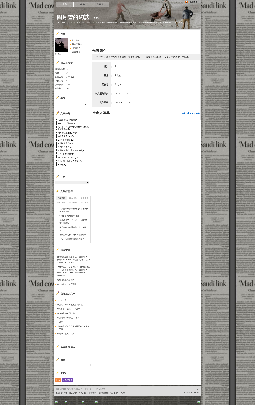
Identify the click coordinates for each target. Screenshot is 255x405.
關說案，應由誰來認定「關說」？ (71, 305)
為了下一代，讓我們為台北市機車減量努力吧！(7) (73, 128)
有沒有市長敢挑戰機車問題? (71, 239)
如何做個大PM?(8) (66, 136)
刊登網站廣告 (61, 393)
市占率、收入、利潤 (65, 333)
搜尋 (86, 104)
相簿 (82, 4)
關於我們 (73, 393)
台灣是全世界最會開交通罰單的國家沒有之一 (73, 210)
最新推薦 (84, 198)
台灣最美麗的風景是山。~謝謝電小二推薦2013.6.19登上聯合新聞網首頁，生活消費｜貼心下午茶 (73, 260)
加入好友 (76, 40)
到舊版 (97, 18)
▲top (197, 389)
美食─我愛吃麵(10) (66, 154)
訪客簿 (100, 4)
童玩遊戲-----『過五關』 (67, 313)
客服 (123, 393)
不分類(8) (62, 165)
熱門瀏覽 (61, 202)
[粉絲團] (56, 402)
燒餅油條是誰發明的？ (66, 280)
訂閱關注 (76, 48)
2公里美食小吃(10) (66, 140)
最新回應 (73, 198)
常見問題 (83, 393)
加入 (185, 403)
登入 (180, 403)
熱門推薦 (84, 202)
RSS (58, 380)
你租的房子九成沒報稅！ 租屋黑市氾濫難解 (73, 221)
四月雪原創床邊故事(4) (67, 133)
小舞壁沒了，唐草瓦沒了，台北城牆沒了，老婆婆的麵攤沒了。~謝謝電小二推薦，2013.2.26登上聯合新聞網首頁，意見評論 (73, 271)
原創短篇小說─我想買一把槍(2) (71, 150)
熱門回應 (73, 202)
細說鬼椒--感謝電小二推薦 (68, 318)
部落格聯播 (67, 380)
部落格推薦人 (67, 347)
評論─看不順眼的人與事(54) (70, 161)
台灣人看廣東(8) (65, 147)
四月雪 (58, 53)
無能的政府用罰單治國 (69, 216)
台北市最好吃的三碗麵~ (67, 284)
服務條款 (92, 393)
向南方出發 (62, 300)
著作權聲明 (103, 393)
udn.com (196, 393)
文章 (64, 4)
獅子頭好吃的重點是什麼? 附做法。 (72, 228)
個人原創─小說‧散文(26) (68, 157)
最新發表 (61, 198)
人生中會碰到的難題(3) (67, 120)
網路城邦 (193, 403)
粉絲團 (61, 403)
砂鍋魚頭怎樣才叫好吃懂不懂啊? (73, 235)
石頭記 (60, 322)
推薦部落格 (77, 44)
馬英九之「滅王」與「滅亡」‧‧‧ (70, 309)
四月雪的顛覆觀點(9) (66, 123)
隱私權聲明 (114, 393)
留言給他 (76, 52)
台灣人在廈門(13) (65, 143)
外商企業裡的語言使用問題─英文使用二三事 (73, 327)
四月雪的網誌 (73, 17)
